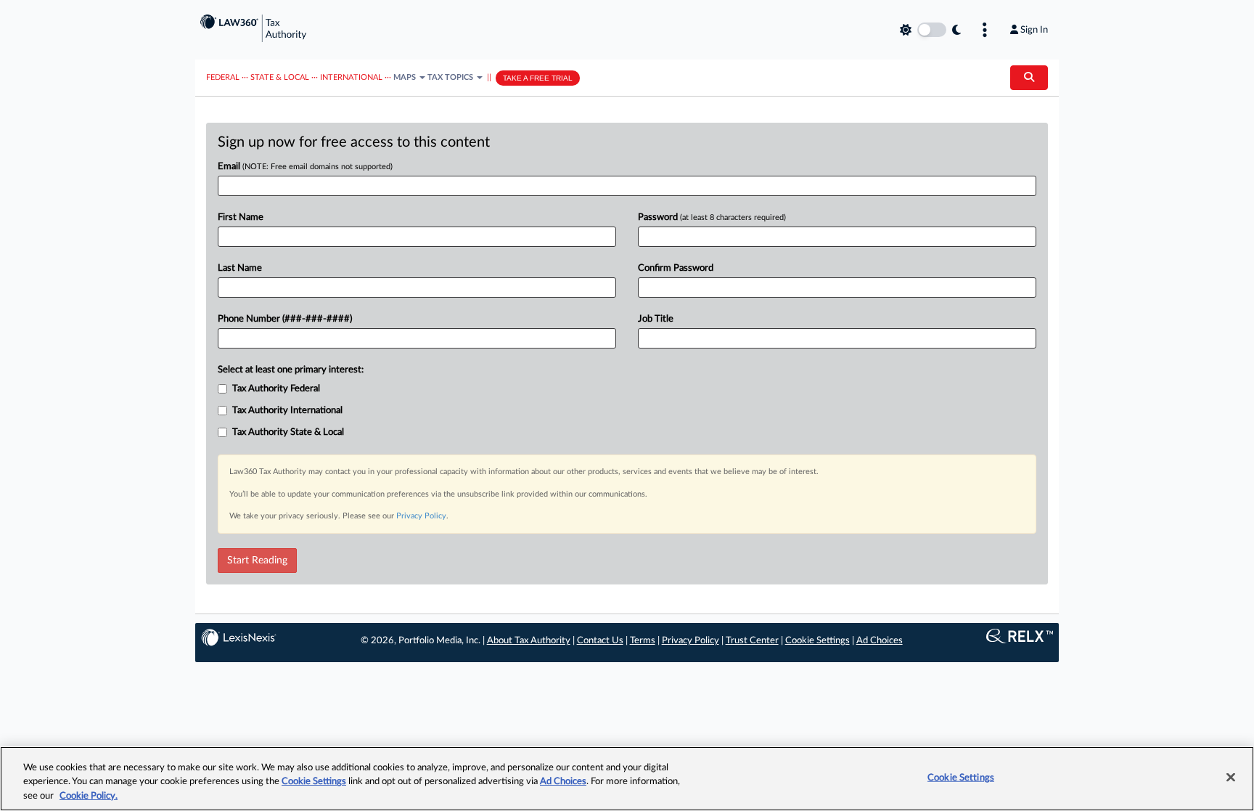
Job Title (655, 319)
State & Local (279, 77)
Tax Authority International (287, 410)
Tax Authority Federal (276, 389)
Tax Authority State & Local (288, 432)
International (351, 77)
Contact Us (600, 640)
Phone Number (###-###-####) (285, 319)
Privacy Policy (421, 516)
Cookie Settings (817, 640)
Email (305, 166)
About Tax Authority (528, 640)
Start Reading (257, 560)
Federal (222, 77)
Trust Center (752, 640)
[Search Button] (1029, 77)
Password (712, 217)
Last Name (240, 268)
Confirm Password (675, 268)
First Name (240, 217)
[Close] (1231, 777)
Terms (642, 640)
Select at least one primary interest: (291, 370)
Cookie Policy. (89, 796)
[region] (627, 778)
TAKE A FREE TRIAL (538, 78)
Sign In (1034, 29)
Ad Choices (879, 640)
